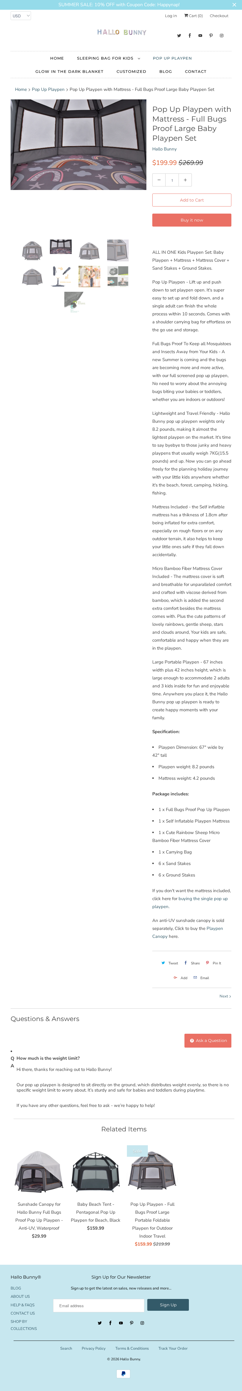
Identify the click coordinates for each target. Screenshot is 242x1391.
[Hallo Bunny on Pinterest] (211, 35)
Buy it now (192, 220)
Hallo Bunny (164, 149)
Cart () (195, 15)
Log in (171, 15)
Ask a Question (211, 1040)
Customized (131, 71)
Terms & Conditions (132, 1348)
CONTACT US (23, 1313)
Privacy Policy (94, 1348)
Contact (196, 71)
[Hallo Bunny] (121, 33)
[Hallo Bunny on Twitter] (179, 35)
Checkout (219, 15)
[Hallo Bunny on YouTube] (200, 35)
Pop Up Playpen (172, 58)
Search (66, 1348)
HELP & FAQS (23, 1305)
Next (224, 996)
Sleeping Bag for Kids (106, 58)
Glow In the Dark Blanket (69, 71)
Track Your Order (173, 1348)
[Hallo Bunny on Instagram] (221, 35)
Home (57, 58)
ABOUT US (20, 1296)
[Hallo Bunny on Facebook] (190, 35)
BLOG (165, 71)
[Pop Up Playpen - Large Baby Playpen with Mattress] (78, 144)
